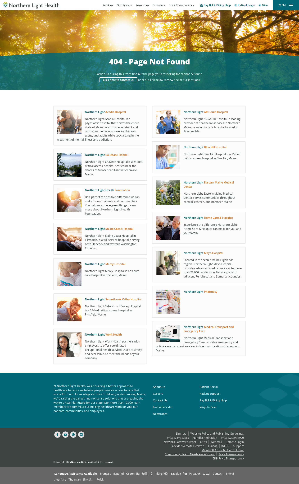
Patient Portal (209, 387)
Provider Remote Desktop (187, 446)
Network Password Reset (180, 442)
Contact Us (160, 400)
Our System (124, 5)
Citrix (203, 442)
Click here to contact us (118, 80)
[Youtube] (65, 434)
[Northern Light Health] (37, 5)
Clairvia (213, 446)
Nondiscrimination (205, 438)
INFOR (225, 446)
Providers (159, 5)
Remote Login (235, 442)
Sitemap (181, 433)
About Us (159, 387)
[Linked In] (81, 434)
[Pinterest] (73, 434)
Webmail (216, 442)
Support (238, 446)
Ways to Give (208, 407)
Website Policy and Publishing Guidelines (217, 433)
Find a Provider (163, 407)
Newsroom (160, 414)
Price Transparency (181, 5)
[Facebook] (57, 434)
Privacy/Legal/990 (232, 438)
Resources (142, 5)
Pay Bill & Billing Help (213, 400)
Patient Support (210, 394)
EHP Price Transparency (228, 458)
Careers (158, 394)
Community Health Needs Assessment (190, 454)
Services (107, 5)
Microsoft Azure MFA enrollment (223, 450)
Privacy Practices (178, 438)
